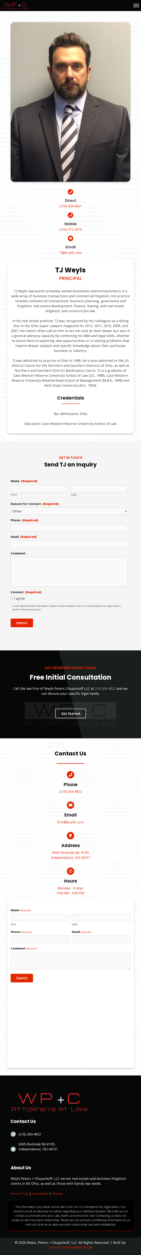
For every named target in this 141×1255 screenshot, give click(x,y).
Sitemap (57, 1194)
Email (24, 537)
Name (24, 481)
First (14, 494)
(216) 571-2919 (70, 229)
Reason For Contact (35, 504)
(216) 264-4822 (70, 791)
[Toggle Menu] (136, 5)
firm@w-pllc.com (70, 822)
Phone (24, 520)
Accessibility (40, 1194)
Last (74, 494)
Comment (18, 553)
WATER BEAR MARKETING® (70, 1247)
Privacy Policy (20, 1194)
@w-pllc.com (70, 252)
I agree (19, 598)
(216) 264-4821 (70, 206)
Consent (26, 592)
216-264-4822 (105, 688)
